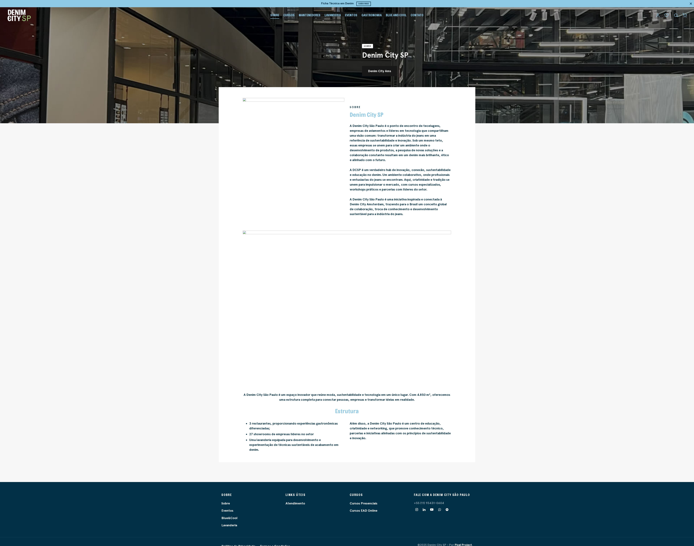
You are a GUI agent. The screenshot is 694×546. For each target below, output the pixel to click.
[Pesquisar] (676, 15)
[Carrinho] (684, 15)
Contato (417, 15)
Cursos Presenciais (363, 503)
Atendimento (295, 503)
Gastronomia (371, 15)
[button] (379, 71)
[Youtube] (432, 509)
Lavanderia (333, 15)
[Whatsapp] (439, 509)
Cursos (289, 15)
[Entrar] (658, 15)
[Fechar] (690, 3)
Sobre (274, 15)
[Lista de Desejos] (666, 15)
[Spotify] (447, 509)
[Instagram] (416, 509)
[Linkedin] (424, 509)
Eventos (351, 15)
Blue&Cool (229, 518)
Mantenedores (309, 15)
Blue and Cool (396, 15)
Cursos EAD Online (363, 511)
